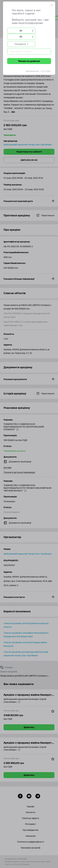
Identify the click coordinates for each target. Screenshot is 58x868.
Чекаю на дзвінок (29, 61)
